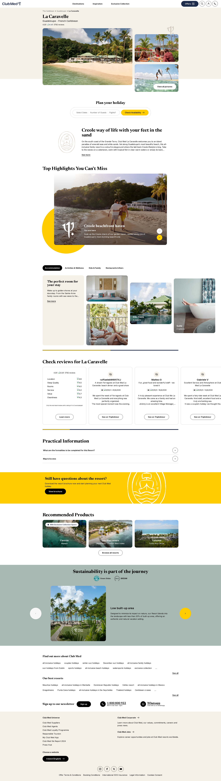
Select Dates (81, 112)
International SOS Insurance (114, 775)
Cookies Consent (154, 775)
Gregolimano (48, 690)
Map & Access (49, 459)
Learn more (64, 417)
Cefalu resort (128, 685)
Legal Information (137, 775)
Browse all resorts (110, 553)
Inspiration (97, 4)
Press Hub (47, 745)
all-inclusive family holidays (139, 663)
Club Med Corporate (126, 717)
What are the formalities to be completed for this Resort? (69, 451)
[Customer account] (208, 3)
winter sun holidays (91, 663)
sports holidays (74, 668)
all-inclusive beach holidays (97, 668)
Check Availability (133, 112)
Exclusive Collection (120, 4)
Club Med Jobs (124, 732)
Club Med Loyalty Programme (56, 730)
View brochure (55, 491)
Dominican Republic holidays (106, 685)
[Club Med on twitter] (114, 769)
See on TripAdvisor (110, 417)
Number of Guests (98, 112)
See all (175, 673)
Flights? (112, 112)
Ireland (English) (53, 759)
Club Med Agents (50, 726)
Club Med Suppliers (51, 723)
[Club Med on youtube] (121, 769)
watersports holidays (122, 668)
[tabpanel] (110, 214)
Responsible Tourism (52, 734)
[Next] (159, 237)
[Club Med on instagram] (100, 769)
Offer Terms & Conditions (70, 775)
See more (86, 155)
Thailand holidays (123, 690)
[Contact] (215, 3)
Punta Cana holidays (66, 690)
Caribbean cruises (143, 690)
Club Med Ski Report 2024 (54, 741)
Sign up (83, 704)
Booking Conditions (91, 775)
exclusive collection (143, 668)
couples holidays (71, 663)
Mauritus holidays (50, 685)
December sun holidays (113, 663)
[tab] (53, 268)
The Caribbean (48, 11)
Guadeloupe (61, 11)
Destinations (78, 4)
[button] (87, 56)
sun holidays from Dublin (54, 668)
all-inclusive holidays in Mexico (151, 685)
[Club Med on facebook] (107, 769)
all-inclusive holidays (52, 663)
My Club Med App (51, 737)
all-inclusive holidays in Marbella (76, 685)
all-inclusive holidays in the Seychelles (95, 690)
